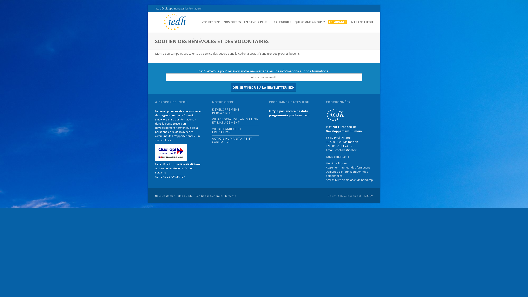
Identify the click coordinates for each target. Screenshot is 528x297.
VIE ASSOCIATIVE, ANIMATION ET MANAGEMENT (235, 121)
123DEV (368, 195)
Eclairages (337, 22)
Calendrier (282, 22)
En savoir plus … (257, 22)
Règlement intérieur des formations (348, 167)
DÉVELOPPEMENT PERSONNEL (226, 111)
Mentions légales (336, 163)
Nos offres (232, 22)
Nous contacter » (337, 157)
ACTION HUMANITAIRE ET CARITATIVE (232, 140)
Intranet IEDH (361, 22)
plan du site (185, 195)
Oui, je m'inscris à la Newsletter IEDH (263, 87)
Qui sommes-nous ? (310, 22)
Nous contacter (165, 195)
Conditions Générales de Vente (216, 195)
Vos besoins (211, 22)
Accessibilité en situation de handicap (349, 180)
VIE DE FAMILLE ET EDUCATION (227, 130)
